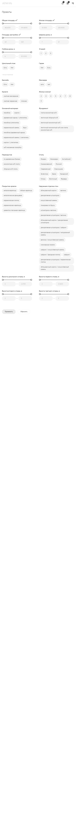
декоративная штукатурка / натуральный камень (55, 234)
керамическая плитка (11, 200)
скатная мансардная (11, 96)
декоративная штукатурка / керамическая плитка (56, 261)
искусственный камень (49, 200)
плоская (24, 101)
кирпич (16, 113)
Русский (59, 164)
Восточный (53, 179)
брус (25, 128)
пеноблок (7, 113)
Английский (66, 159)
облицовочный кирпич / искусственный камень (55, 268)
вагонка (63, 190)
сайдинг (67, 255)
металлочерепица (10, 190)
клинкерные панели (48, 245)
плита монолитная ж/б (49, 113)
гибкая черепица (26, 190)
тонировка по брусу (48, 205)
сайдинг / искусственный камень (52, 250)
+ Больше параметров (7, 74)
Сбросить (23, 312)
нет (49, 84)
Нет (12, 68)
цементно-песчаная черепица (14, 210)
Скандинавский (46, 164)
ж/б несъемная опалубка (12, 147)
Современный (45, 169)
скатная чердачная (10, 101)
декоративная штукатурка (50, 195)
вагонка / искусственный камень (52, 240)
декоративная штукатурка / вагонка (53, 215)
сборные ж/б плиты (11, 169)
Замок (54, 174)
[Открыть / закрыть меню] (73, 3)
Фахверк (64, 179)
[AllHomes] (12, 3)
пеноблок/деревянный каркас (14, 132)
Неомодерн (54, 159)
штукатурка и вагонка (48, 210)
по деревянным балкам (12, 159)
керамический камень (11, 128)
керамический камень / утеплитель (16, 137)
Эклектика (44, 174)
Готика (43, 179)
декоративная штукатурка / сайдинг (53, 227)
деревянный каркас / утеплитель (15, 118)
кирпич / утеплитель (11, 142)
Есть (5, 68)
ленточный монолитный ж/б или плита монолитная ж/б (54, 129)
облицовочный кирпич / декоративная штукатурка (54, 221)
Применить (9, 312)
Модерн (43, 159)
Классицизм (58, 169)
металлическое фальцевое (13, 195)
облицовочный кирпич (49, 190)
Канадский (64, 174)
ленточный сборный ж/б (49, 118)
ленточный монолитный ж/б (50, 123)
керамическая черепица (12, 205)
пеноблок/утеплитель (11, 123)
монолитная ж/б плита (12, 164)
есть (42, 84)
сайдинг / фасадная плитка (50, 255)
